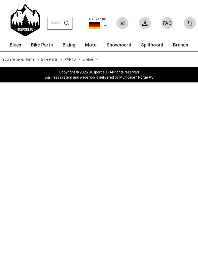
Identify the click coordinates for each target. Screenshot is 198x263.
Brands (180, 45)
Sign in (145, 24)
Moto (91, 45)
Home (30, 59)
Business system (58, 77)
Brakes (88, 59)
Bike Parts (42, 45)
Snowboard (119, 45)
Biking (69, 45)
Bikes (15, 45)
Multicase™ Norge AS (136, 77)
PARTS (70, 59)
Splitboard (152, 45)
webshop (87, 77)
